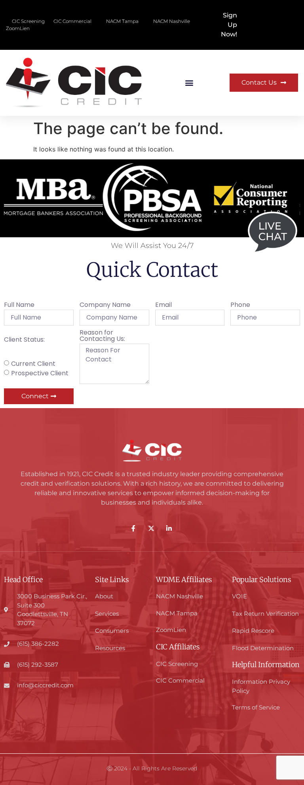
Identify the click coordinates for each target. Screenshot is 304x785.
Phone (240, 305)
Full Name (19, 305)
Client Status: (24, 340)
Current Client (33, 363)
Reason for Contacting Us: (102, 336)
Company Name (105, 305)
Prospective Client (39, 372)
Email (163, 305)
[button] (189, 82)
